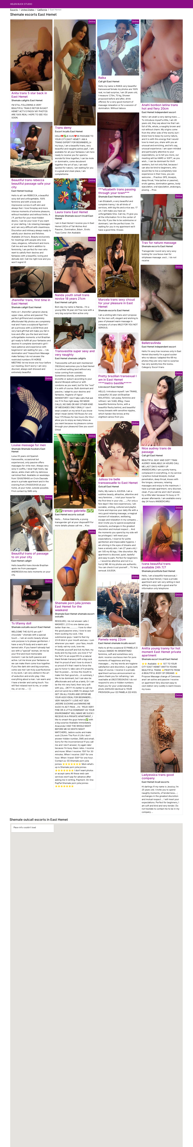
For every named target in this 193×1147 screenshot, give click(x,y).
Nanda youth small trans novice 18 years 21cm (72, 296)
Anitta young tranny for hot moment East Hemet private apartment (161, 652)
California (42, 9)
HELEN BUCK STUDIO (21, 4)
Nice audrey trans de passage (156, 450)
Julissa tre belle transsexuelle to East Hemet (118, 481)
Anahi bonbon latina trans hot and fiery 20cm (160, 106)
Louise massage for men (28, 445)
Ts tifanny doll (21, 623)
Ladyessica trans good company (158, 776)
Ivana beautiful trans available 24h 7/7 (156, 565)
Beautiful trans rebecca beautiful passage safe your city (31, 183)
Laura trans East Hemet (71, 212)
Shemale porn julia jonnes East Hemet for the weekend (73, 606)
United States (27, 9)
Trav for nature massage (159, 242)
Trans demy (63, 127)
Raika (102, 77)
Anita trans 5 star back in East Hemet (29, 94)
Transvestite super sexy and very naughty (75, 352)
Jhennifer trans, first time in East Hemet (30, 301)
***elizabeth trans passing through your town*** (117, 191)
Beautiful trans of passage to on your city (29, 555)
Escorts (14, 9)
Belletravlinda (151, 343)
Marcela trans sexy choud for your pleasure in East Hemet (116, 303)
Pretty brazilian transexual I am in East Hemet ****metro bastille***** (117, 379)
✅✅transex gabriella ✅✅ (74, 510)
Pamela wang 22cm (112, 639)
